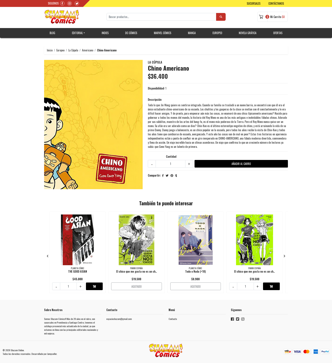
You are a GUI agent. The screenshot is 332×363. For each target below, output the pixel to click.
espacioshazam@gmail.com (119, 319)
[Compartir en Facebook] (163, 175)
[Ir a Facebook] (232, 319)
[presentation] (47, 255)
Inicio (50, 50)
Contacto (173, 319)
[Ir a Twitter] (237, 319)
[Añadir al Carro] (94, 286)
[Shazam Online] (62, 17)
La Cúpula (73, 50)
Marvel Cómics (162, 33)
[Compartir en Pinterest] (171, 175)
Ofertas (277, 33)
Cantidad (171, 156)
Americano (87, 50)
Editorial (77, 33)
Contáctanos (276, 3)
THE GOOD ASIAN (77, 271)
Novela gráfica (247, 33)
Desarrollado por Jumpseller (44, 354)
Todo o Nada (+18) (195, 271)
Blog (52, 33)
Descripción (155, 99)
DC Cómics (131, 33)
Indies (105, 33)
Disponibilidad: (156, 88)
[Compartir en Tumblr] (176, 175)
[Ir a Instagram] (242, 319)
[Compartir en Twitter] (167, 175)
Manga (192, 33)
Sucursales (253, 3)
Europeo (217, 33)
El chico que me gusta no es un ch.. (136, 271)
